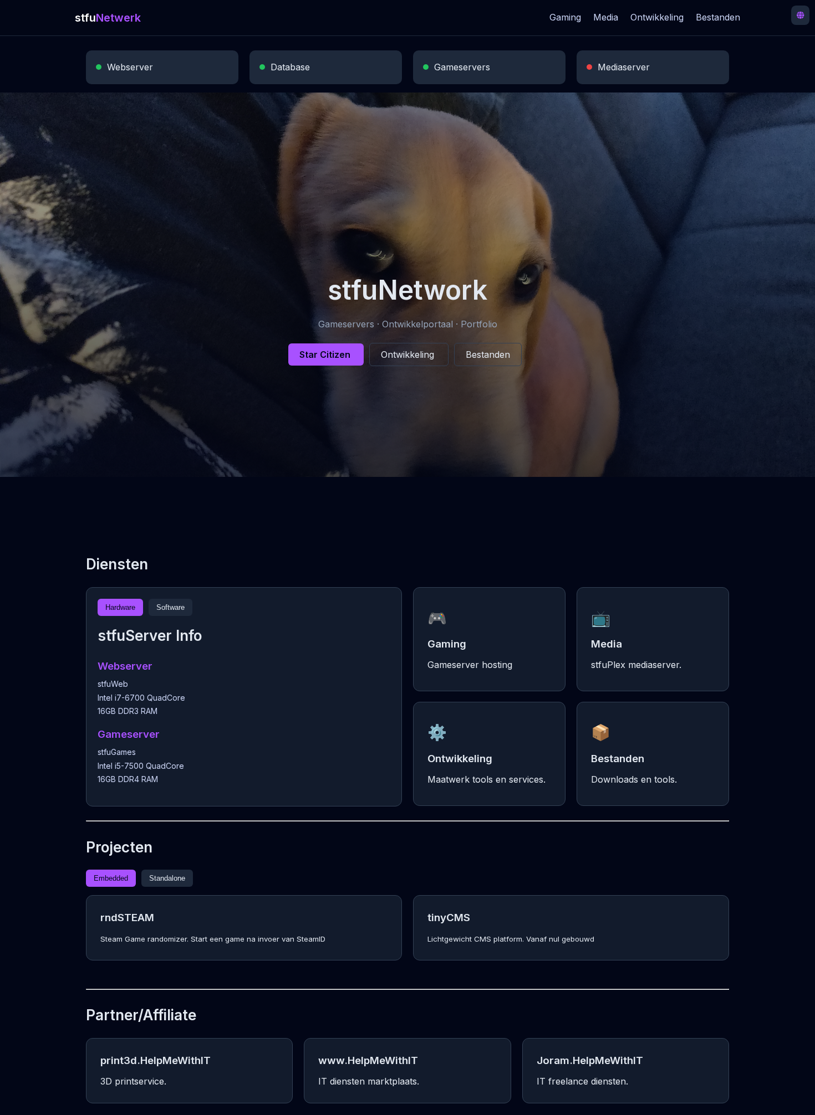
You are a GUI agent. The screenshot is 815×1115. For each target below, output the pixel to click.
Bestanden (718, 17)
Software (170, 607)
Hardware (120, 607)
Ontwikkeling (657, 17)
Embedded (111, 878)
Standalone (167, 878)
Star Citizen (326, 354)
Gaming (565, 17)
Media (605, 17)
